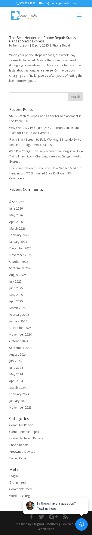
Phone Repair (61, 45)
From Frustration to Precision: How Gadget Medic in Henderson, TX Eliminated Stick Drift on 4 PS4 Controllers (45, 173)
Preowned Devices (22, 451)
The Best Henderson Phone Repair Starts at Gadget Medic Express (44, 39)
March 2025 (17, 308)
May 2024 (16, 374)
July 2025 (15, 281)
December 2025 (20, 248)
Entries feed (17, 482)
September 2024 (20, 348)
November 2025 (20, 255)
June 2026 (16, 208)
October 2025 (18, 262)
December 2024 (20, 328)
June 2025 (16, 288)
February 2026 (19, 235)
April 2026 (16, 222)
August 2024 (18, 354)
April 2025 (16, 301)
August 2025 (18, 275)
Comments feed (20, 489)
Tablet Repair (18, 458)
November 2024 (20, 334)
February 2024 (19, 394)
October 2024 (18, 341)
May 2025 (16, 295)
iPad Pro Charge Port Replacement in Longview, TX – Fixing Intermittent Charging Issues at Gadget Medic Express (46, 156)
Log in (13, 476)
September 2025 (20, 268)
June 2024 (16, 367)
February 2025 (19, 315)
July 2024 (15, 361)
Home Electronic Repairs (26, 438)
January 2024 (18, 401)
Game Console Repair (24, 432)
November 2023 (20, 407)
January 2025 (18, 321)
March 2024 (17, 388)
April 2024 (16, 381)
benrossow (21, 45)
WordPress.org (19, 496)
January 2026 (18, 242)
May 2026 (16, 215)
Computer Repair (21, 425)
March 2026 (17, 228)
